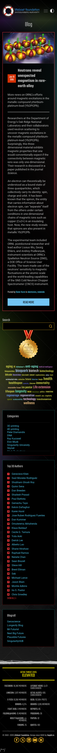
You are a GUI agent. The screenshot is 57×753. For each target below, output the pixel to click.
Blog (28, 24)
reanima (49, 391)
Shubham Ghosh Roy (23, 482)
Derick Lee (17, 540)
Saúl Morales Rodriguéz (24, 478)
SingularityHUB (15, 641)
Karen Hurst (20, 292)
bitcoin (8, 374)
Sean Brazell (18, 561)
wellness (29, 403)
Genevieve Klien (20, 473)
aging (9, 367)
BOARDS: (33, 704)
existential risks (11, 379)
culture (47, 375)
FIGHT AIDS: (12, 709)
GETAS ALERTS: (36, 693)
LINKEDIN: (10, 693)
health (47, 379)
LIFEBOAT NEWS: (36, 686)
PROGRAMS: (35, 714)
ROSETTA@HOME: (17, 718)
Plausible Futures (16, 637)
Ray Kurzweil (14, 438)
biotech (34, 371)
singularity (48, 396)
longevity (21, 391)
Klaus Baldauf (19, 528)
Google (40, 380)
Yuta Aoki (17, 536)
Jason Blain (18, 581)
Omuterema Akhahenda (24, 523)
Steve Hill (17, 565)
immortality (43, 383)
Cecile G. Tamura (21, 532)
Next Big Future (15, 633)
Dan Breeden (18, 490)
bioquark (22, 371)
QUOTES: (33, 725)
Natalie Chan (19, 557)
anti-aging (31, 367)
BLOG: (32, 700)
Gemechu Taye (20, 503)
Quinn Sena (18, 486)
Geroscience (13, 621)
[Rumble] (41, 740)
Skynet (10, 448)
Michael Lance (19, 577)
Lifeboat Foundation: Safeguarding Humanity (20, 10)
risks (42, 396)
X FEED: (10, 700)
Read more (28, 302)
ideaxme (32, 384)
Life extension (41, 387)
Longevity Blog (15, 625)
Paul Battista (19, 498)
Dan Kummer (19, 519)
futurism (35, 380)
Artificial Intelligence (45, 367)
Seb (14, 573)
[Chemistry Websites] (28, 345)
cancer (32, 375)
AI (14, 366)
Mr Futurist (13, 629)
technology (29, 399)
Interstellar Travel (14, 388)
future (28, 379)
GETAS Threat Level (28, 674)
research (38, 396)
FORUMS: (20, 725)
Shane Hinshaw (20, 548)
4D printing (13, 429)
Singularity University (18, 445)
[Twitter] (22, 740)
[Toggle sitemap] (46, 11)
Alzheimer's (20, 367)
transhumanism (44, 399)
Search (50, 326)
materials (41, 292)
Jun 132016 (11, 78)
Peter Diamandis (16, 432)
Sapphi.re (50, 735)
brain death (25, 375)
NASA (29, 392)
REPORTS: (34, 709)
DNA (9, 435)
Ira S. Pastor (18, 590)
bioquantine (10, 371)
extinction (21, 380)
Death (51, 375)
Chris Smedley (19, 594)
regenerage (13, 395)
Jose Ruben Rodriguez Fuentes (28, 515)
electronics (32, 292)
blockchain (17, 375)
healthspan (15, 383)
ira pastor (27, 387)
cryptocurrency (40, 375)
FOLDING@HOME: (9, 714)
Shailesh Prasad (20, 494)
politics (42, 392)
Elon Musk (12, 441)
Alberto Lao (18, 544)
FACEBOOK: (8, 686)
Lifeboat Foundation (21, 735)
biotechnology (47, 371)
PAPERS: (33, 718)
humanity (26, 384)
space (9, 399)
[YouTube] (35, 740)
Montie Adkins (19, 586)
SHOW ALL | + (11, 598)
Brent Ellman (18, 569)
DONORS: (18, 704)
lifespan (9, 391)
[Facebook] (16, 740)
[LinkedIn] (28, 740)
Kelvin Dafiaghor (21, 507)
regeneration (27, 395)
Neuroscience (35, 392)
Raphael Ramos (20, 552)
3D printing (13, 425)
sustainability (17, 400)
